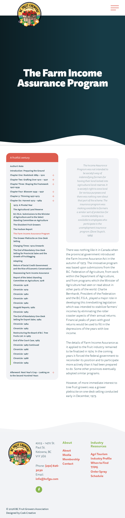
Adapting (17, 261)
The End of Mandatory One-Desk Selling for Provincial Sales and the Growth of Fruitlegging (30, 253)
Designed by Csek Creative (21, 513)
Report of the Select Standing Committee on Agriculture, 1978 (28, 279)
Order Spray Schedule (99, 473)
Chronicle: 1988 (20, 358)
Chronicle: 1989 (20, 362)
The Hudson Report (22, 229)
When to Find (100, 462)
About (66, 450)
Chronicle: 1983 (20, 311)
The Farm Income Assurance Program (31, 233)
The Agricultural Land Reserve (28, 209)
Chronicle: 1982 (20, 303)
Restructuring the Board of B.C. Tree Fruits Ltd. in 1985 (30, 334)
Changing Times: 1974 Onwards (28, 245)
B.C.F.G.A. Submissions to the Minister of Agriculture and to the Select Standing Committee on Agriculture (31, 217)
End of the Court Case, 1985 (26, 340)
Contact (67, 463)
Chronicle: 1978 (20, 285)
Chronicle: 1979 (20, 289)
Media (66, 455)
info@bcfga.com (47, 479)
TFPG (94, 467)
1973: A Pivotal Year (22, 205)
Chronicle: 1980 (20, 294)
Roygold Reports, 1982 (24, 307)
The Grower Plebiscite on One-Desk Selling (30, 239)
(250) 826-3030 (47, 467)
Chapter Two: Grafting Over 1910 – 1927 (29, 179)
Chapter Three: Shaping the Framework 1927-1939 (29, 185)
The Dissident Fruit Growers (27, 224)
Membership (71, 459)
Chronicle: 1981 (20, 298)
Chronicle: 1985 (20, 328)
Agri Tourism (99, 454)
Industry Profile (101, 458)
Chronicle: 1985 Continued (26, 345)
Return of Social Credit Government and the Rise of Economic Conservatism (32, 267)
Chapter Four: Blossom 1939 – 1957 (27, 191)
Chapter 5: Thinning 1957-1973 (25, 196)
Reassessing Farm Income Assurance (31, 273)
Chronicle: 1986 (20, 349)
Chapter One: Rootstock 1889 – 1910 (27, 175)
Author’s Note (16, 166)
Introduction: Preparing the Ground (27, 170)
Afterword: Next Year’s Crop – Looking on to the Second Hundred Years (29, 374)
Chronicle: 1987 (20, 353)
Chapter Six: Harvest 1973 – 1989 (26, 200)
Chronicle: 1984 (20, 323)
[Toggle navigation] (115, 8)
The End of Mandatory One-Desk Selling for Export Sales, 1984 (29, 318)
